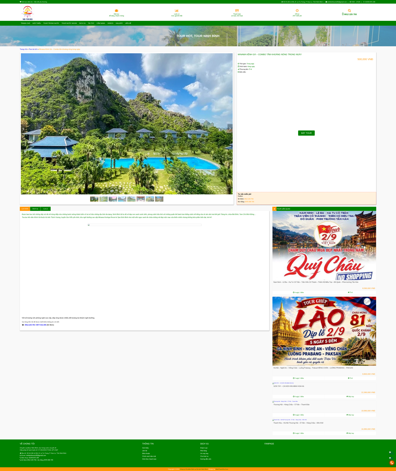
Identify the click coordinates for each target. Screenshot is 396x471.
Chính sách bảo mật (149, 456)
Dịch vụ (82, 23)
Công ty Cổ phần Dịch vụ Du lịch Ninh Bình (194, 469)
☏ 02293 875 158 (369, 2)
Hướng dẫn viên (205, 459)
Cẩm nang (101, 23)
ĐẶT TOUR (306, 133)
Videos (110, 23)
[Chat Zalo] (391, 458)
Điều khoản (146, 453)
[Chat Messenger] (391, 453)
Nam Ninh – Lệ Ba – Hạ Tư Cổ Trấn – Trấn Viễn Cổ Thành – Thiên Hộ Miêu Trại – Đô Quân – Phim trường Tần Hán (315, 282)
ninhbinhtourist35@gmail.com (337, 2)
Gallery (119, 23)
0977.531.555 (41, 325)
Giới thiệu (36, 23)
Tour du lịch (33, 49)
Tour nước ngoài (69, 23)
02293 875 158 (34, 458)
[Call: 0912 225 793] (391, 462)
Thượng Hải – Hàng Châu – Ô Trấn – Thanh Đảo (291, 404)
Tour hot (184, 36)
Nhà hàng (203, 451)
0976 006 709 (249, 202)
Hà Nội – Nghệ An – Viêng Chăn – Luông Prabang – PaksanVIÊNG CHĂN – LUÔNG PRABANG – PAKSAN (313, 368)
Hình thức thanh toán (149, 459)
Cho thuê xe (204, 456)
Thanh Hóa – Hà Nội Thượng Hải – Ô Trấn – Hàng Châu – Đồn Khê (298, 423)
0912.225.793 (30, 325)
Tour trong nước (51, 23)
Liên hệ (128, 23)
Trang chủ (25, 23)
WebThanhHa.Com (222, 469)
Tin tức (91, 23)
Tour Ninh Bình (206, 36)
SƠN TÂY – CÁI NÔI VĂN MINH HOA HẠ (288, 386)
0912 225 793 (350, 14)
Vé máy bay (204, 453)
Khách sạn (203, 448)
